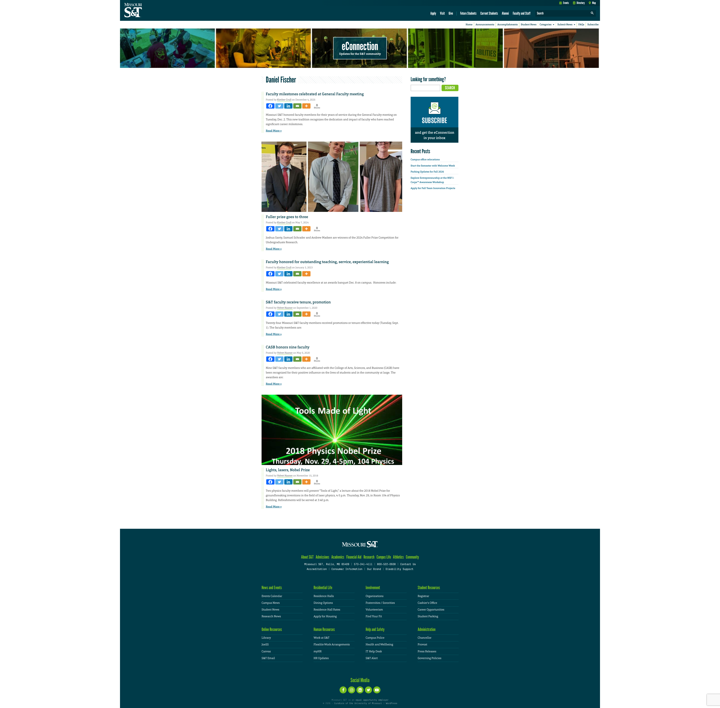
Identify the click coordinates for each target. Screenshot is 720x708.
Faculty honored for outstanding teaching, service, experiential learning (327, 262)
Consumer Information (346, 569)
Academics (337, 557)
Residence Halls (324, 596)
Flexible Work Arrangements (332, 644)
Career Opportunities (431, 609)
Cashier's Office (427, 603)
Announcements (485, 24)
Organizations (374, 596)
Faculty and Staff (522, 13)
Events (566, 3)
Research (369, 557)
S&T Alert (372, 658)
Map (594, 3)
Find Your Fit (374, 616)
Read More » (274, 131)
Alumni (505, 13)
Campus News (271, 603)
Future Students (468, 13)
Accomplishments (507, 24)
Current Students (489, 13)
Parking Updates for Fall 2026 (427, 171)
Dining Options (323, 603)
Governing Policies (429, 658)
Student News (528, 24)
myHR (318, 651)
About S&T (307, 557)
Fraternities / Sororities (380, 603)
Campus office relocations (425, 159)
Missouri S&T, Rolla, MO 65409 (326, 564)
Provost (422, 644)
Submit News (564, 24)
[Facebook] (270, 106)
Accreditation (317, 569)
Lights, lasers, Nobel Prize (288, 470)
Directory (581, 3)
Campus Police (375, 638)
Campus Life (383, 557)
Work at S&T (322, 638)
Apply (433, 13)
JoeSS (265, 644)
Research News (271, 616)
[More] (306, 106)
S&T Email (268, 658)
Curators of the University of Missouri (358, 703)
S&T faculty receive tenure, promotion (298, 302)
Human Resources (324, 629)
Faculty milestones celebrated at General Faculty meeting (315, 94)
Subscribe (593, 24)
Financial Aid (354, 557)
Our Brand (374, 569)
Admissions (322, 557)
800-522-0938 (386, 564)
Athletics (398, 557)
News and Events (272, 587)
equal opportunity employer (372, 700)
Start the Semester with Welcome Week (433, 165)
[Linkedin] (288, 106)
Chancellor (424, 638)
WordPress (391, 703)
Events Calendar (272, 596)
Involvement (373, 587)
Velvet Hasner (285, 307)
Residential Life (323, 587)
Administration (427, 629)
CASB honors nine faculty (287, 347)
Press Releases (427, 651)
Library (266, 638)
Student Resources (429, 587)
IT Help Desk (374, 651)
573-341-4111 (363, 564)
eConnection (360, 46)
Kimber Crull (284, 99)
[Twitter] (279, 106)
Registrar (423, 596)
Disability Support (399, 569)
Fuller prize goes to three (287, 216)
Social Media (359, 680)
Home (469, 24)
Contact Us (408, 564)
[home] (145, 10)
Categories (545, 24)
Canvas (266, 651)
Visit (442, 13)
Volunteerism (374, 609)
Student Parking (428, 616)
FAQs (581, 24)
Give (451, 13)
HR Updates (321, 658)
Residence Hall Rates (327, 609)
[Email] (297, 106)
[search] (592, 13)
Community (412, 557)
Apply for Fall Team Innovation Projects (433, 188)
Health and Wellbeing (379, 644)
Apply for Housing (325, 616)
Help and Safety (375, 629)
